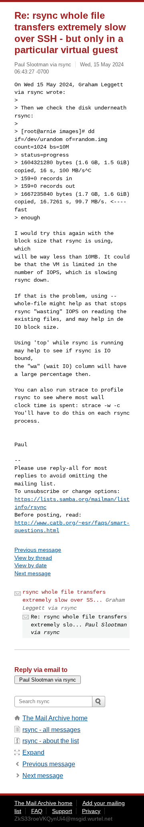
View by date (30, 565)
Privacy (91, 811)
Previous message (37, 550)
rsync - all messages (51, 729)
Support (62, 811)
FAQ (36, 811)
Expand (33, 752)
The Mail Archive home (55, 718)
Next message (32, 573)
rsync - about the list (50, 741)
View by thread (33, 558)
